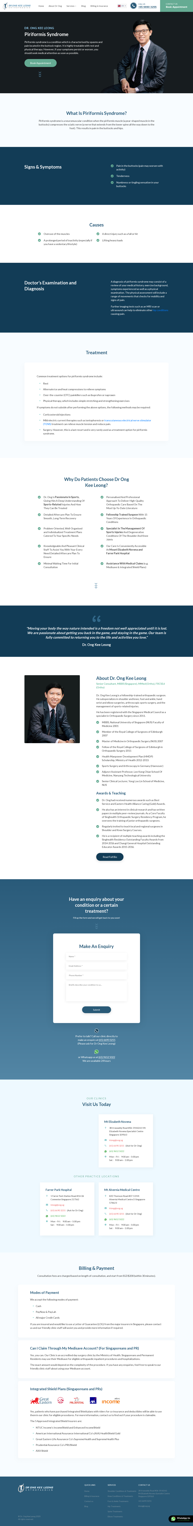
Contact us (88, 1501)
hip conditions (160, 310)
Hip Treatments (114, 1506)
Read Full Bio (110, 856)
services (70, 6)
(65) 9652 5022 (106, 1057)
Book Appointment (176, 7)
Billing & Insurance (99, 6)
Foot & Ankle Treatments (118, 1501)
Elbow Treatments (115, 1516)
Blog (83, 6)
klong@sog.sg (116, 1140)
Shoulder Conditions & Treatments (122, 1491)
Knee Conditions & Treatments (120, 1496)
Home (41, 6)
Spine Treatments (115, 1511)
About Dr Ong (55, 6)
